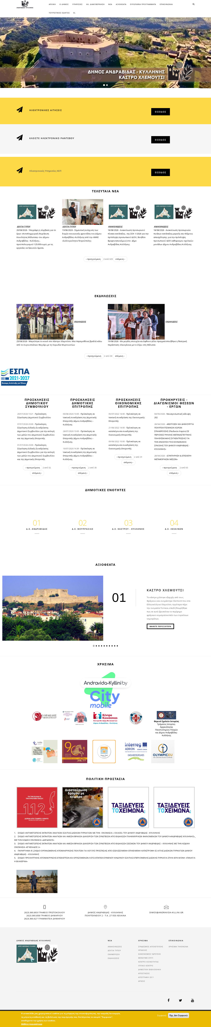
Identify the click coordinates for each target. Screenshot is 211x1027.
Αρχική (52, 4)
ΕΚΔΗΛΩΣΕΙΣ (80, 321)
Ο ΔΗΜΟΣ (64, 4)
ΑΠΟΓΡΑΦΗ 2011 (146, 977)
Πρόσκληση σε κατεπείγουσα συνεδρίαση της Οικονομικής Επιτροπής (124, 431)
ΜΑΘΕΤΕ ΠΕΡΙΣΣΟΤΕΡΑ (160, 626)
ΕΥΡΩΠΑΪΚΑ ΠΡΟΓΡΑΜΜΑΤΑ (143, 4)
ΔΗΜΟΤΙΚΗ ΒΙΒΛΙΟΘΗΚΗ (149, 969)
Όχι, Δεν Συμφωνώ (178, 1015)
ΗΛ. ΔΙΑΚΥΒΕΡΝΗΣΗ (95, 4)
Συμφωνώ (161, 1015)
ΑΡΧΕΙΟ (141, 981)
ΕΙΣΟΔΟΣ (160, 111)
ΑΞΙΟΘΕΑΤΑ (121, 4)
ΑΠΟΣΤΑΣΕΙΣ (144, 973)
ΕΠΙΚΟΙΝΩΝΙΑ (166, 4)
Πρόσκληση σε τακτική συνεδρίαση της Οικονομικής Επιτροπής (127, 417)
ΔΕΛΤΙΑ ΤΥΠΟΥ (23, 226)
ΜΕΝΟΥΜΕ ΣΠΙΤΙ (145, 958)
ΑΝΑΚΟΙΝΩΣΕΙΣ (115, 226)
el (74, 13)
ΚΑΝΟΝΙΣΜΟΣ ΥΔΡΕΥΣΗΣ (149, 954)
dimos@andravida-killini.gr (166, 912)
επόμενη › (120, 259)
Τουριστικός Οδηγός (59, 13)
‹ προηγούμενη (93, 259)
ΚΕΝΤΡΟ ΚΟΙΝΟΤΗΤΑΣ (148, 962)
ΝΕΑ (110, 4)
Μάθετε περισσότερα (31, 1024)
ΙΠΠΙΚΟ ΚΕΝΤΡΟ (145, 965)
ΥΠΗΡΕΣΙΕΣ (77, 4)
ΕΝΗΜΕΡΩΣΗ (114, 954)
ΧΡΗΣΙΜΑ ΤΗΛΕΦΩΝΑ (178, 946)
